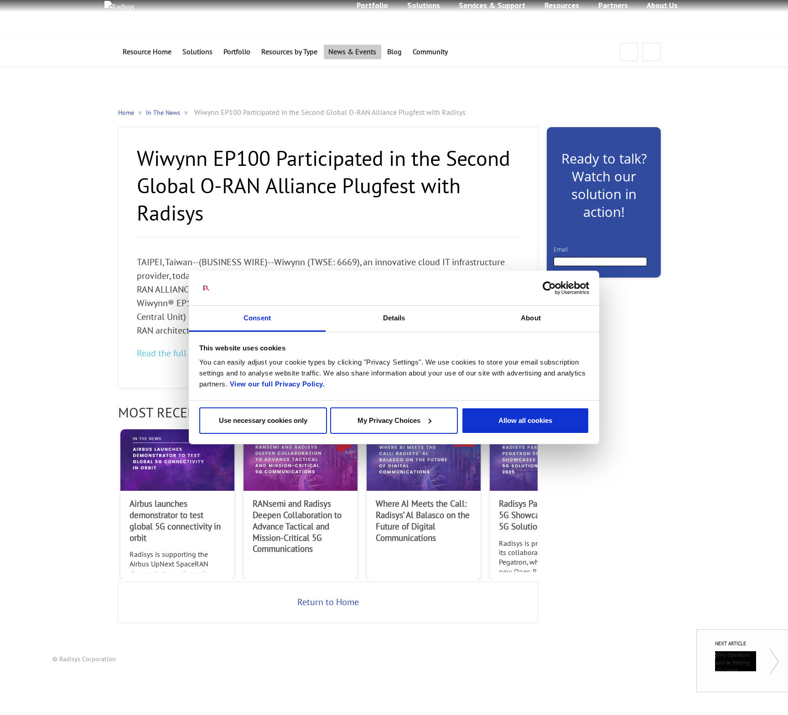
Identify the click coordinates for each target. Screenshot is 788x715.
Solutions (197, 52)
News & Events (352, 52)
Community (430, 52)
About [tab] (531, 318)
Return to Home (328, 602)
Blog (394, 52)
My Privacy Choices (389, 420)
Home (127, 113)
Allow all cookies (525, 420)
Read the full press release (188, 353)
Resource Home (147, 52)
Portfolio (236, 52)
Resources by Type (289, 52)
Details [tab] (394, 318)
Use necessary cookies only (263, 420)
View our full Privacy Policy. (277, 384)
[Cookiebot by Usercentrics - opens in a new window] (549, 288)
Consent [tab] (257, 318)
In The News (164, 113)
